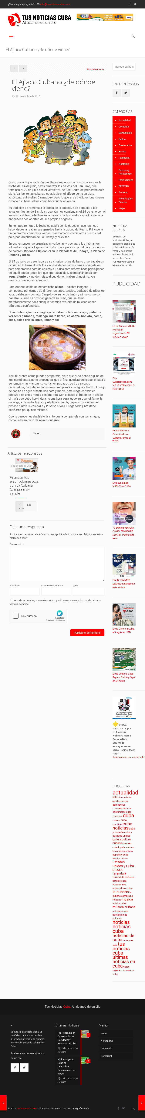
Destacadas (125, 145)
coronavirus (119, 804)
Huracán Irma (119, 885)
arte (115, 797)
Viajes (122, 208)
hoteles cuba (119, 881)
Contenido (106, 1048)
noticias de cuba (123, 937)
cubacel (116, 820)
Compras (124, 126)
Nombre (15, 585)
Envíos (122, 151)
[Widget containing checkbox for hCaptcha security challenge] (38, 616)
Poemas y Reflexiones (125, 172)
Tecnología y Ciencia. (126, 200)
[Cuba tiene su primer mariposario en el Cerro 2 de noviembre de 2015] (141, 1102)
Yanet (36, 433)
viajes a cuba (119, 970)
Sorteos (123, 192)
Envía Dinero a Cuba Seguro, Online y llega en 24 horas (124, 677)
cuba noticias (122, 826)
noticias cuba (122, 928)
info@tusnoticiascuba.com (55, 4)
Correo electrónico (52, 585)
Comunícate (125, 132)
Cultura (122, 139)
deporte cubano (125, 847)
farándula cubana (123, 877)
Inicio (104, 1033)
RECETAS (124, 186)
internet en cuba (123, 888)
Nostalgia (124, 164)
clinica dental (125, 797)
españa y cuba (120, 854)
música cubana (124, 907)
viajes (126, 966)
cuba (128, 815)
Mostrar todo (96, 69)
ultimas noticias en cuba (124, 962)
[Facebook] (130, 4)
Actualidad (125, 120)
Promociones (126, 180)
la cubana (121, 892)
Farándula (124, 157)
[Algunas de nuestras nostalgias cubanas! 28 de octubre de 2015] (3, 1102)
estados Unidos (120, 858)
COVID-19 (117, 816)
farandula (119, 873)
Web (75, 585)
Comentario (17, 544)
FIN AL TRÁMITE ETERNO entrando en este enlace (124, 584)
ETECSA (118, 870)
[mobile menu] (11, 36)
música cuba (119, 903)
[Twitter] (135, 4)
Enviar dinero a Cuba (123, 851)
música (127, 899)
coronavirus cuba (122, 808)
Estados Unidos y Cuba (123, 864)
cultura (117, 839)
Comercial (106, 1056)
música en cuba (120, 911)
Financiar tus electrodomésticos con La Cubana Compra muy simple (24, 485)
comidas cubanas (120, 801)
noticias (121, 922)
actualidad (125, 792)
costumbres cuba (122, 811)
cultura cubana (122, 841)
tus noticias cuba (121, 948)
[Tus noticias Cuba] (39, 19)
